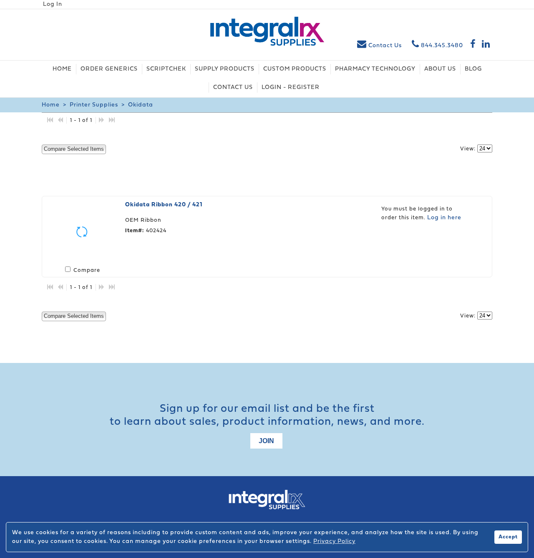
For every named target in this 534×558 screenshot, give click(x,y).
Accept (508, 537)
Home (51, 105)
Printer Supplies (94, 105)
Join (266, 440)
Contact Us (385, 46)
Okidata (139, 105)
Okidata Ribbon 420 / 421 (163, 205)
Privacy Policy (334, 541)
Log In (52, 4)
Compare (86, 270)
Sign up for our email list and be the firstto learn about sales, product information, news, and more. (267, 415)
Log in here (444, 218)
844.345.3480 (441, 46)
